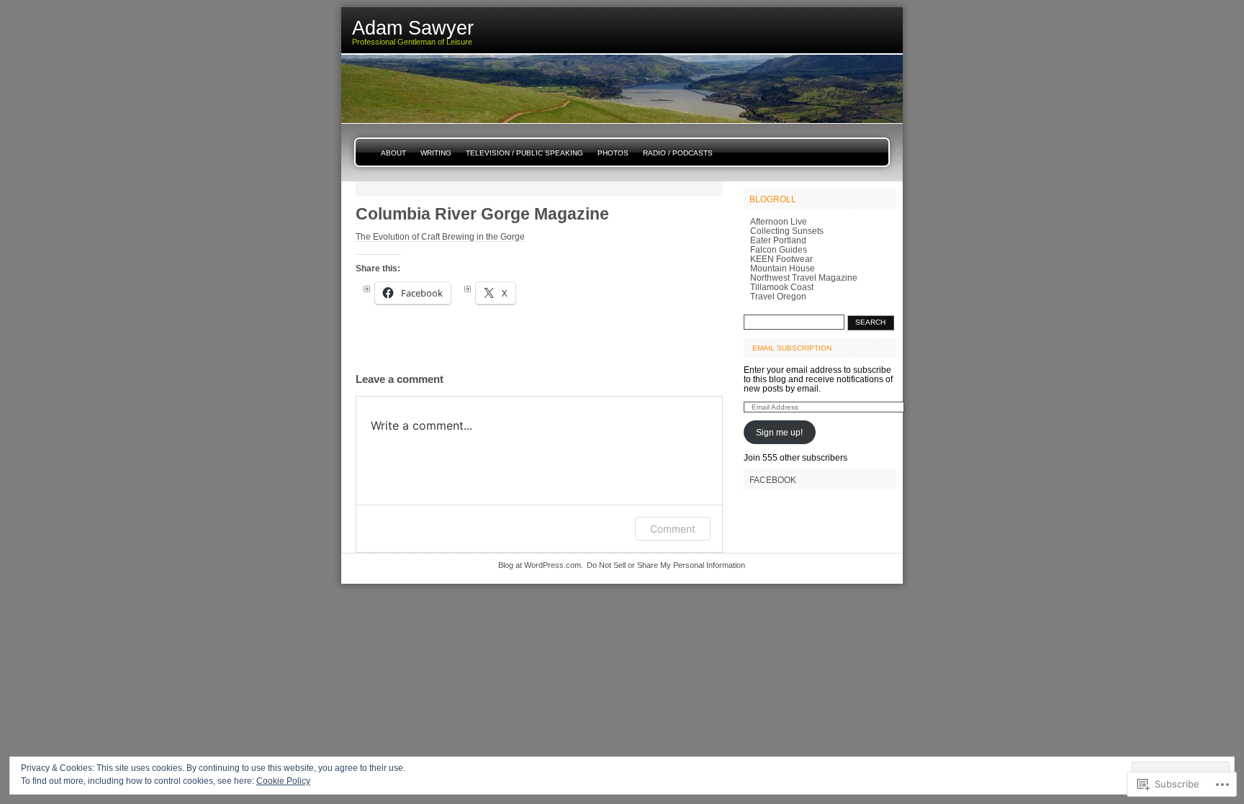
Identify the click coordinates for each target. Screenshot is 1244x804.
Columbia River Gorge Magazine (482, 213)
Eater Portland (778, 240)
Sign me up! (779, 432)
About (393, 153)
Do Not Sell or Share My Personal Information (666, 565)
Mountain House (782, 268)
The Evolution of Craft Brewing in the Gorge (440, 236)
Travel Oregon (778, 296)
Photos (613, 153)
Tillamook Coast (781, 287)
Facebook (772, 479)
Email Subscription (791, 348)
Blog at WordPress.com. (540, 565)
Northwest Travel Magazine (803, 277)
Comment (672, 529)
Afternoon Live (778, 221)
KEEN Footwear (781, 258)
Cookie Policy (283, 781)
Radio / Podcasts (678, 153)
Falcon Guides (778, 249)
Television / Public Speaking (524, 153)
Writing (435, 153)
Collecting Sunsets (787, 230)
